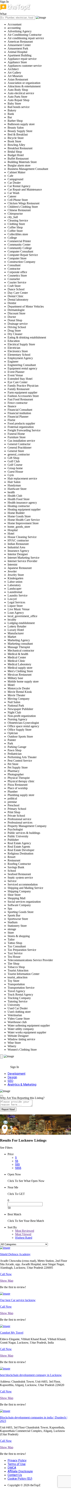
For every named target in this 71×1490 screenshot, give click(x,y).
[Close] (1, 1095)
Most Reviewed (24, 1230)
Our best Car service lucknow (18, 1300)
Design (12, 1077)
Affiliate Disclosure (20, 1471)
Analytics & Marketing (22, 1084)
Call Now (6, 1274)
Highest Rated (23, 1237)
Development (16, 1073)
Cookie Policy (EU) (20, 1478)
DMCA (12, 1468)
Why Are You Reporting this (22, 1098)
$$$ (17, 1164)
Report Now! (8, 1109)
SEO (10, 1081)
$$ (16, 1161)
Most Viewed (23, 1234)
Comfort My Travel (11, 1332)
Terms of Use (17, 1464)
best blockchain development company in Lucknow (31, 1375)
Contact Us (15, 1475)
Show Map (6, 1280)
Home (11, 1116)
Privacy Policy (17, 1460)
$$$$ (18, 1167)
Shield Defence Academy (15, 1254)
